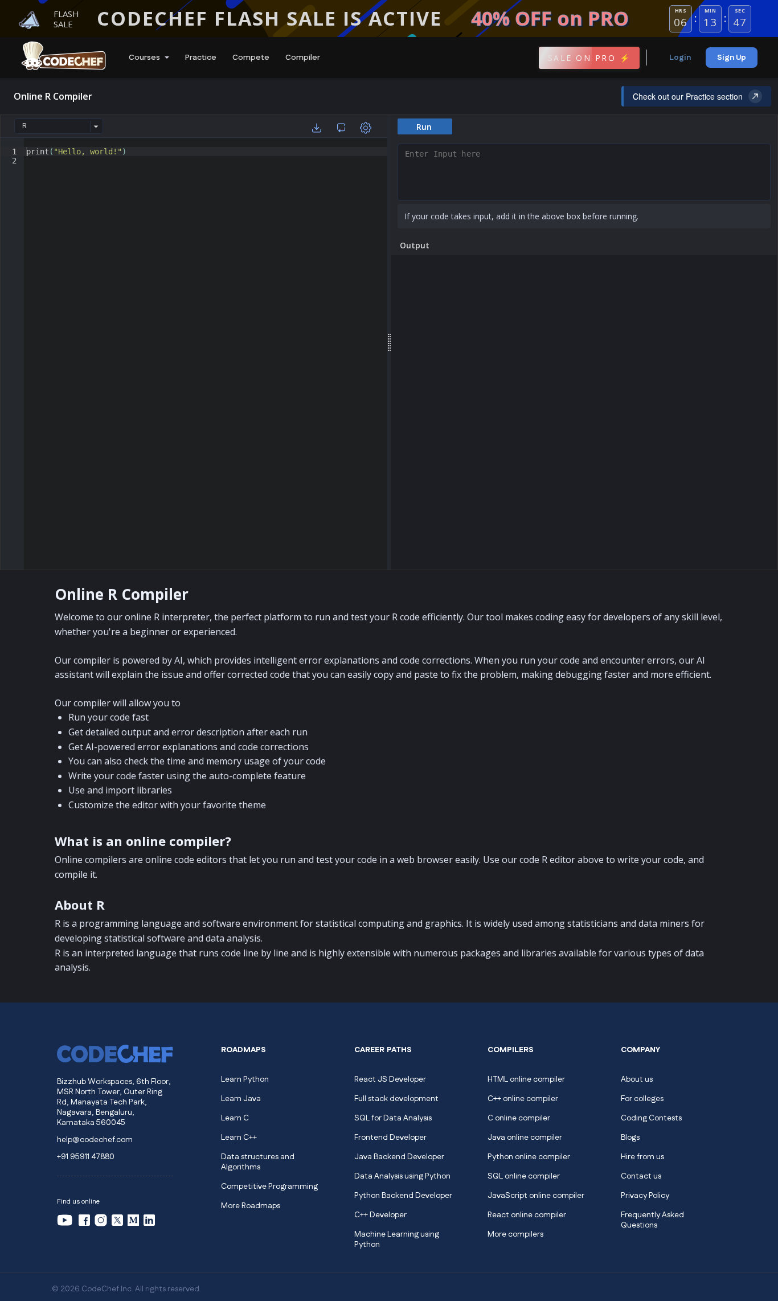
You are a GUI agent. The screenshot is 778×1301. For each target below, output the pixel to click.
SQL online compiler (524, 1176)
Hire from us (642, 1157)
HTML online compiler (526, 1079)
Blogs (630, 1137)
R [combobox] (24, 126)
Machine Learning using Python (396, 1239)
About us (637, 1079)
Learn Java (241, 1098)
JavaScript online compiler (536, 1195)
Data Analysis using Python (402, 1176)
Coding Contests (651, 1118)
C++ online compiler (523, 1098)
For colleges (642, 1098)
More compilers (515, 1234)
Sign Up (731, 57)
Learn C (235, 1118)
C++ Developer (380, 1215)
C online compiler (519, 1118)
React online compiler (527, 1215)
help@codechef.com (95, 1139)
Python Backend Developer (403, 1195)
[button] (148, 57)
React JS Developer (390, 1079)
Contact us (641, 1176)
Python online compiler (529, 1157)
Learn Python (245, 1079)
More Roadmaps (250, 1206)
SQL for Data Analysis (393, 1118)
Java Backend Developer (399, 1157)
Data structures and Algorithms (257, 1162)
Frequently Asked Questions (652, 1220)
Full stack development (396, 1098)
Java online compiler (525, 1137)
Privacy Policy (645, 1195)
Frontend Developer (390, 1137)
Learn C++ (239, 1137)
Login (680, 57)
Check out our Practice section (688, 96)
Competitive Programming (269, 1186)
